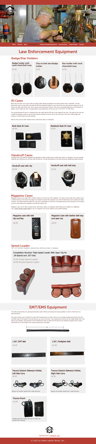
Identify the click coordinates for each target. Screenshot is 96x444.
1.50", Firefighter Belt (61, 342)
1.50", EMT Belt (19, 342)
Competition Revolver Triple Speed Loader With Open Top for (40, 253)
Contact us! (55, 436)
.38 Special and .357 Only (24, 256)
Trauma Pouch (19, 398)
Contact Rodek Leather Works (22, 208)
